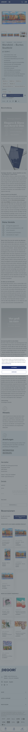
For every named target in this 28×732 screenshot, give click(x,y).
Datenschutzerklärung (6, 363)
